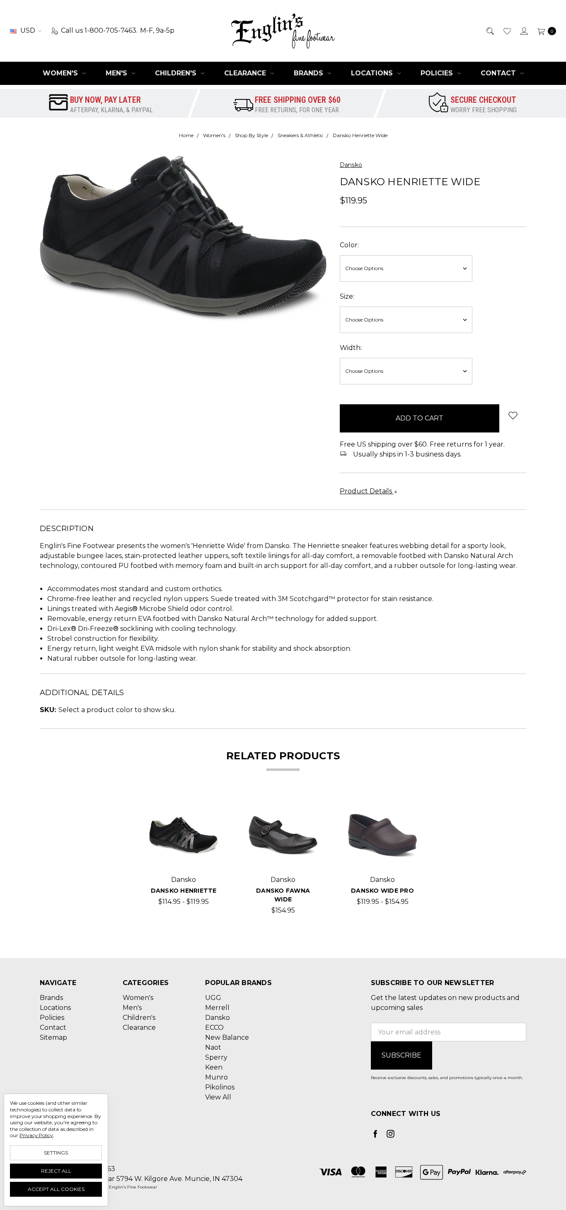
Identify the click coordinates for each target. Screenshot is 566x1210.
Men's (117, 73)
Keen (214, 1067)
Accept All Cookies (56, 1189)
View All (218, 1097)
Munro (216, 1077)
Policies (438, 73)
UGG (213, 998)
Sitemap (53, 1037)
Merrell (217, 1008)
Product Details (367, 491)
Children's (176, 73)
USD (28, 30)
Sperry (216, 1057)
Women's (61, 73)
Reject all (56, 1171)
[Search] (489, 30)
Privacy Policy (36, 1135)
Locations (373, 73)
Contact (499, 73)
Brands (309, 73)
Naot (213, 1047)
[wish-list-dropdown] (512, 415)
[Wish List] (506, 30)
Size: (347, 296)
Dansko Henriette (184, 890)
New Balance (227, 1037)
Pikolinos (220, 1087)
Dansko (217, 1018)
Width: (351, 348)
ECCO (214, 1027)
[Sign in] (523, 30)
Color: (349, 245)
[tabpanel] (183, 858)
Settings (56, 1153)
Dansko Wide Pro (382, 890)
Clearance (246, 73)
